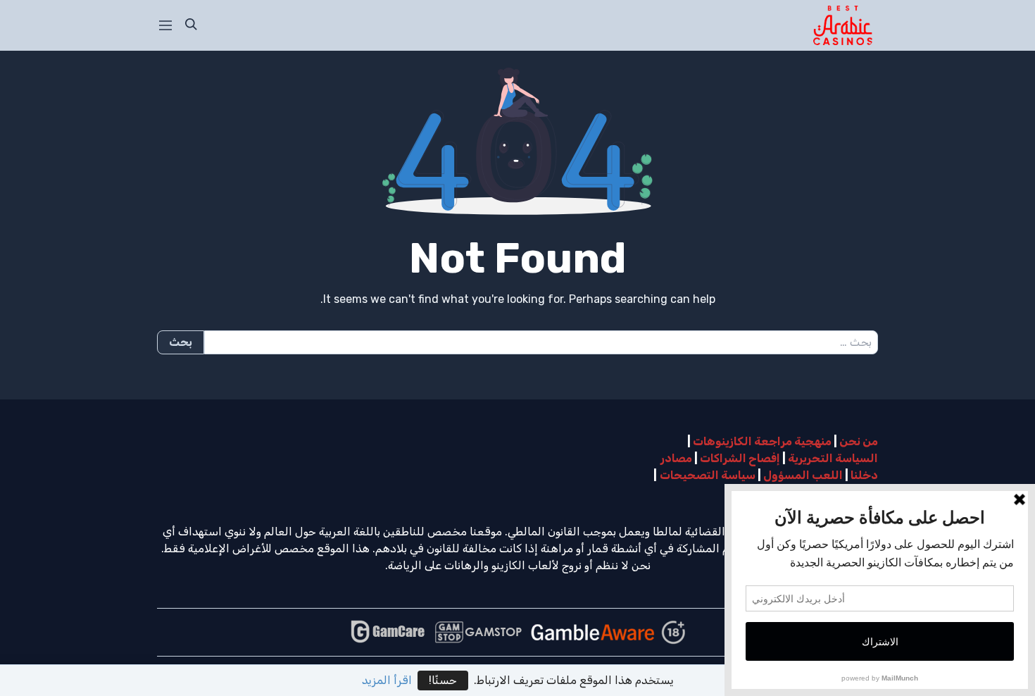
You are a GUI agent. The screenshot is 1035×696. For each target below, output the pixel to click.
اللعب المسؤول (803, 475)
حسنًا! (443, 680)
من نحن (858, 441)
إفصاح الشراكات (740, 458)
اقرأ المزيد (387, 680)
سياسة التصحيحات (707, 475)
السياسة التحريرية (833, 458)
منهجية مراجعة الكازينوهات (762, 441)
